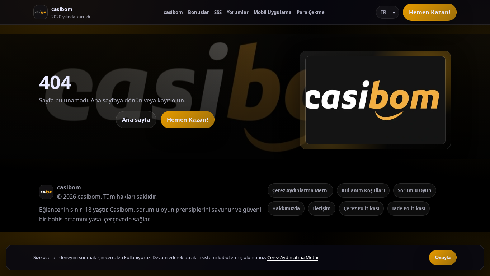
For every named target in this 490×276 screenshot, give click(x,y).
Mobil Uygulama (273, 12)
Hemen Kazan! (430, 12)
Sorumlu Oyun (415, 190)
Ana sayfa (136, 120)
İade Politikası (408, 208)
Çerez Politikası (361, 208)
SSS (218, 12)
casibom (173, 12)
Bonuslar (198, 12)
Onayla (443, 257)
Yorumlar (238, 12)
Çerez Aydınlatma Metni (300, 190)
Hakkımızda (286, 208)
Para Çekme (311, 12)
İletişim (322, 208)
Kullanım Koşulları (363, 190)
